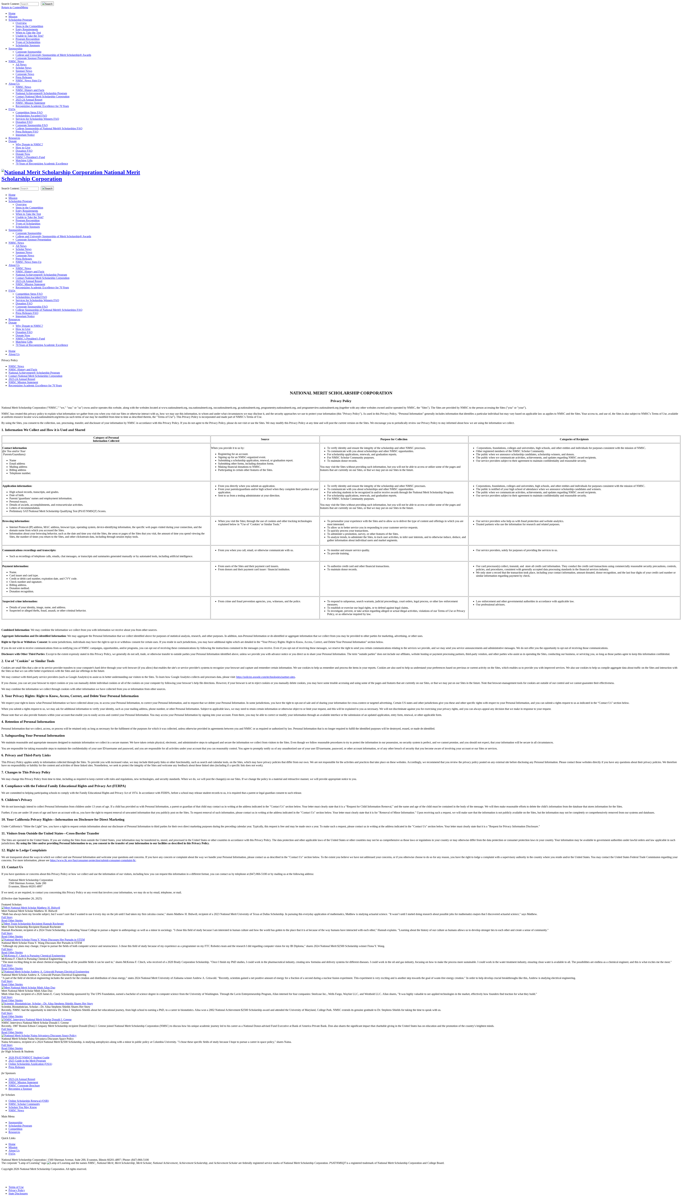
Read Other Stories (12, 920)
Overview (21, 22)
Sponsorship (15, 48)
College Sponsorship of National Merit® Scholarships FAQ (49, 128)
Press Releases (24, 77)
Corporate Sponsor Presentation (33, 58)
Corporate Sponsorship (28, 51)
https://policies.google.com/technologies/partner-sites (265, 676)
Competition (15, 1128)
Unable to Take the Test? (30, 35)
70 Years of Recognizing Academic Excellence (42, 163)
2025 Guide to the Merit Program (27, 1060)
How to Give (23, 147)
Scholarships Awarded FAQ (31, 115)
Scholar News (23, 67)
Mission (13, 16)
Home (12, 13)
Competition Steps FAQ (29, 112)
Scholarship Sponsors (28, 45)
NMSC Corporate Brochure (24, 1085)
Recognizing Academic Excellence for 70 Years (42, 106)
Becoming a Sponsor (20, 1088)
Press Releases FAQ (27, 131)
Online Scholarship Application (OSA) (30, 1063)
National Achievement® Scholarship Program (41, 93)
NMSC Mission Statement (30, 102)
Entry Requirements (27, 29)
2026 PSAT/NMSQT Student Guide (29, 1057)
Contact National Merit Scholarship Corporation (42, 96)
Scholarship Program (20, 19)
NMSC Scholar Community (24, 1104)
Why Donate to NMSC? (29, 144)
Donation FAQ (24, 122)
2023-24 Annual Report (29, 99)
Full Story (7, 917)
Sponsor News (24, 70)
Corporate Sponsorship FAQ (32, 125)
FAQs (12, 109)
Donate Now (23, 153)
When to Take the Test (28, 32)
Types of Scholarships (28, 42)
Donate (13, 141)
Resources (14, 138)
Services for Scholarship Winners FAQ (37, 118)
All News (21, 64)
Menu (14, 7)
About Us (14, 83)
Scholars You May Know (23, 1107)
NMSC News (16, 61)
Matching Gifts (24, 160)
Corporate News (25, 74)
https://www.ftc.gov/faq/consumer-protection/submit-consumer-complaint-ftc (93, 860)
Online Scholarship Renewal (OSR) (29, 1100)
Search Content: (10, 3)
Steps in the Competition (29, 26)
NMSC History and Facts (30, 90)
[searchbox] (29, 4)
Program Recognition (28, 38)
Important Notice (25, 134)
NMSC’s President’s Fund (30, 157)
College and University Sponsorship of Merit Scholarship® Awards (53, 54)
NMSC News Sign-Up (28, 80)
